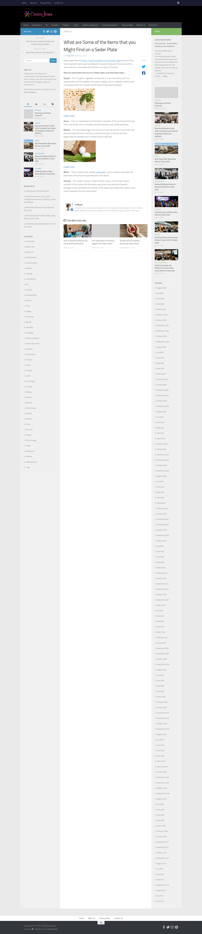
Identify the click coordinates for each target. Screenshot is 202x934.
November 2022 (163, 525)
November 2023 (163, 460)
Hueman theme (52, 929)
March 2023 (161, 503)
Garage (28, 311)
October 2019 (162, 724)
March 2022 (161, 568)
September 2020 (163, 664)
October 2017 (162, 853)
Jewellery (29, 349)
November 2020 (163, 654)
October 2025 (162, 336)
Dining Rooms (31, 279)
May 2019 (160, 750)
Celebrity (38, 169)
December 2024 (163, 390)
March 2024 (161, 438)
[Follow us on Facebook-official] (44, 31)
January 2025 (161, 385)
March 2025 (161, 374)
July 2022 (160, 546)
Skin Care (29, 430)
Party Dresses (31, 408)
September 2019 (163, 729)
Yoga (28, 467)
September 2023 (163, 471)
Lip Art (28, 376)
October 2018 (162, 788)
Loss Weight (30, 381)
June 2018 (160, 810)
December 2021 (163, 584)
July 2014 (160, 896)
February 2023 (162, 508)
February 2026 (162, 315)
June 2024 (160, 422)
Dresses (55, 25)
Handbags (29, 333)
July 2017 (160, 869)
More (165, 76)
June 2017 (160, 874)
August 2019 (161, 734)
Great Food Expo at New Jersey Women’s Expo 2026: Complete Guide (166, 240)
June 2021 (160, 616)
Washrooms (30, 451)
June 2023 (160, 487)
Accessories (36, 25)
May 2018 (160, 815)
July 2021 (160, 611)
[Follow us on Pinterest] (55, 31)
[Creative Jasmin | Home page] (38, 14)
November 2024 (163, 395)
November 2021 (163, 589)
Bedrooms (30, 252)
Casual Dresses (31, 263)
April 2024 (160, 433)
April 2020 (160, 691)
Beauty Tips (30, 247)
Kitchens (38, 110)
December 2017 (163, 842)
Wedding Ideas (31, 462)
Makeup (29, 392)
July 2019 (160, 740)
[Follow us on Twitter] (47, 31)
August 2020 (161, 670)
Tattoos (29, 435)
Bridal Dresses (31, 257)
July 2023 (160, 482)
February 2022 (162, 573)
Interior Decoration (110, 25)
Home (24, 3)
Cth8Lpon (70, 56)
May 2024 (160, 428)
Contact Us (58, 3)
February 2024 (162, 444)
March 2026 (161, 309)
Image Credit (69, 115)
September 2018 (163, 794)
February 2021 (162, 638)
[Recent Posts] (28, 104)
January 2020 (161, 707)
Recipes (29, 413)
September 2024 (163, 406)
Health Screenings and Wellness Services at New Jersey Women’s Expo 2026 (165, 268)
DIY (47, 25)
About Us (33, 3)
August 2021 (161, 605)
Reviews (29, 419)
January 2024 (161, 449)
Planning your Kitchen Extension (37, 191)
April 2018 (160, 820)
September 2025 (163, 342)
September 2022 (163, 535)
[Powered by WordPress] (32, 929)
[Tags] (52, 104)
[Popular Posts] (36, 104)
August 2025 (161, 347)
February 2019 (162, 767)
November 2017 (163, 847)
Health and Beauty (90, 25)
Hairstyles (29, 327)
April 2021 (160, 627)
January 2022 (161, 578)
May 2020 (160, 686)
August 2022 (161, 541)
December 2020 (163, 648)
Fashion (66, 25)
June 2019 (160, 745)
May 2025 (160, 363)
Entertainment (31, 295)
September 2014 (163, 885)
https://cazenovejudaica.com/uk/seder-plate (101, 60)
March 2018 (161, 826)
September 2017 (163, 858)
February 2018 (162, 831)
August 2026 (161, 288)
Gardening (29, 317)
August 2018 (161, 799)
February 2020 (162, 702)
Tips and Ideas (127, 25)
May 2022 (160, 557)
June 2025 (160, 358)
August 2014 (161, 890)
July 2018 (160, 804)
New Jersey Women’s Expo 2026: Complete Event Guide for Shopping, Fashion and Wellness (40, 199)
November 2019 (163, 718)
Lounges (29, 387)
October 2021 (162, 594)
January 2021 (161, 643)
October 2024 (162, 401)
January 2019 (161, 772)
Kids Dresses (30, 354)
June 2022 (160, 551)
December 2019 (163, 713)
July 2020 (160, 675)
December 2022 (163, 519)
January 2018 (161, 837)
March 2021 (161, 632)
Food (76, 25)
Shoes (28, 424)
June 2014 (160, 901)
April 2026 (160, 304)
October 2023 (162, 465)
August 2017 (161, 863)
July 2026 (160, 293)
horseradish (101, 172)
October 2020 (162, 659)
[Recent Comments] (44, 104)
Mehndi (29, 397)
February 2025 (162, 379)
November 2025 (163, 331)
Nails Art (29, 403)
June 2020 (160, 681)
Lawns (28, 365)
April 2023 (160, 498)
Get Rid (28, 322)
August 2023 (161, 476)
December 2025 (163, 326)
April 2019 (160, 756)
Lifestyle (68, 31)
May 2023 (160, 492)
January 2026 (161, 320)
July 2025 (160, 352)
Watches (29, 456)
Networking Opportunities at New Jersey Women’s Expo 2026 (45, 158)
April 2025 (160, 369)
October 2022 (162, 530)
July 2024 (160, 417)
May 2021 (160, 621)
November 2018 (163, 783)
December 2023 (163, 455)
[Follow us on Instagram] (51, 31)
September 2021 (163, 600)
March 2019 (161, 761)
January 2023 (161, 514)
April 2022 (160, 562)
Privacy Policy (45, 3)
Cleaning (29, 274)
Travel (37, 141)
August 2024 (161, 412)
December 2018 (163, 777)
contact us (32, 92)
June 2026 (160, 299)
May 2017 (160, 880)
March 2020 (161, 697)
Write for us (140, 25)
